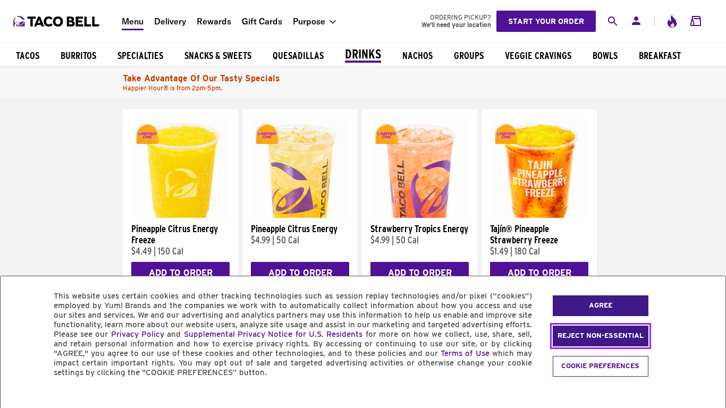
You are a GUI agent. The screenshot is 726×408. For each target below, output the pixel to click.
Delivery (170, 21)
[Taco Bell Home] (58, 21)
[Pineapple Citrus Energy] (300, 215)
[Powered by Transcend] (18, 396)
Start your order (546, 21)
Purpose (309, 21)
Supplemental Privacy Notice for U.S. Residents (273, 334)
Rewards (214, 21)
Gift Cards (262, 21)
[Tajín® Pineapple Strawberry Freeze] (539, 215)
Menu (132, 21)
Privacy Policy (137, 334)
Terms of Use (465, 353)
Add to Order (181, 273)
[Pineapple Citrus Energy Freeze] (180, 215)
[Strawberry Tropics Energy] (419, 215)
